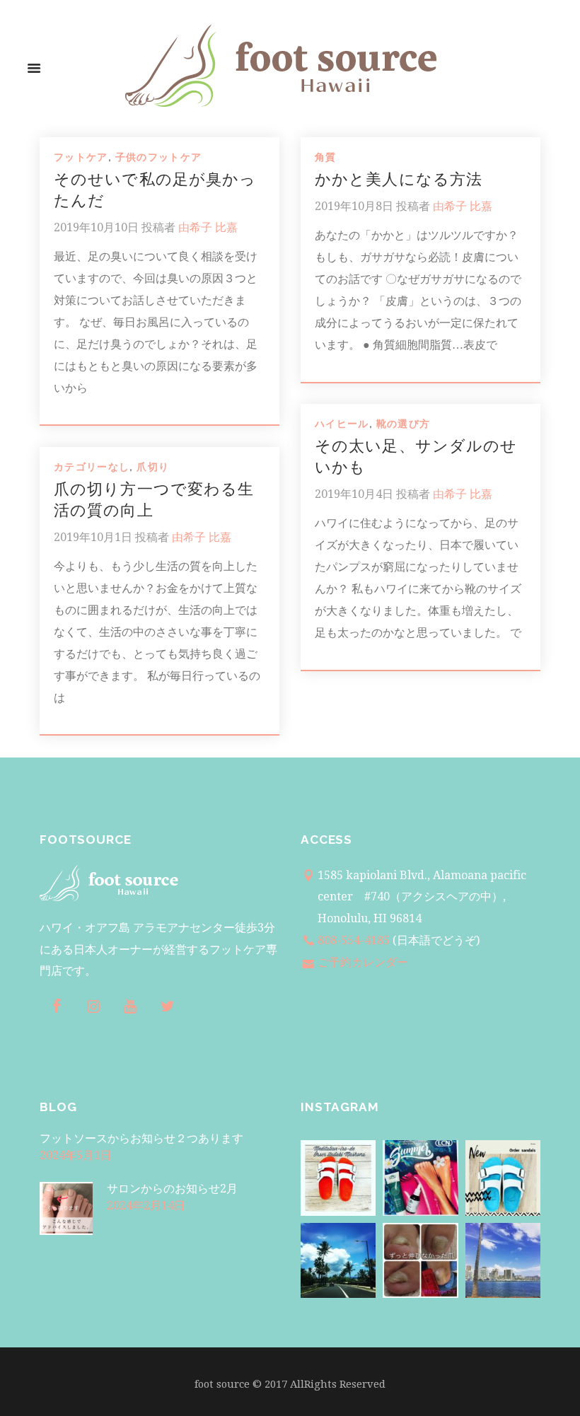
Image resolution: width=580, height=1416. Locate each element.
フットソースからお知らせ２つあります (141, 1138)
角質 (326, 157)
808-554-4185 (354, 940)
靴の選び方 (403, 423)
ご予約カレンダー (363, 962)
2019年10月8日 (354, 206)
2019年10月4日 (354, 494)
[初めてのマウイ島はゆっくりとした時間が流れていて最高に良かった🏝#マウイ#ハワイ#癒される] (338, 1260)
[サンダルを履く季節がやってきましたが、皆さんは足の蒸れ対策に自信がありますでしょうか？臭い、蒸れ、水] (420, 1177)
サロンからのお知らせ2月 (172, 1188)
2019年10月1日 (93, 537)
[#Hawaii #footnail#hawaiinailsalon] (338, 1177)
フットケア (81, 157)
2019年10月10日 (96, 227)
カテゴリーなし (91, 466)
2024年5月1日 (76, 1155)
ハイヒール (342, 423)
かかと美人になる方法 (398, 179)
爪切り (153, 466)
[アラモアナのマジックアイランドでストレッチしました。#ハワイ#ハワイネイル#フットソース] (502, 1260)
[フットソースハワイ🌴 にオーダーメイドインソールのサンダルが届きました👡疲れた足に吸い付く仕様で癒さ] (502, 1177)
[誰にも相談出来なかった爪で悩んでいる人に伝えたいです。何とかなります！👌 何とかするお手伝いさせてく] (420, 1260)
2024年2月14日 (146, 1205)
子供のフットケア (158, 157)
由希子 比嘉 (208, 227)
